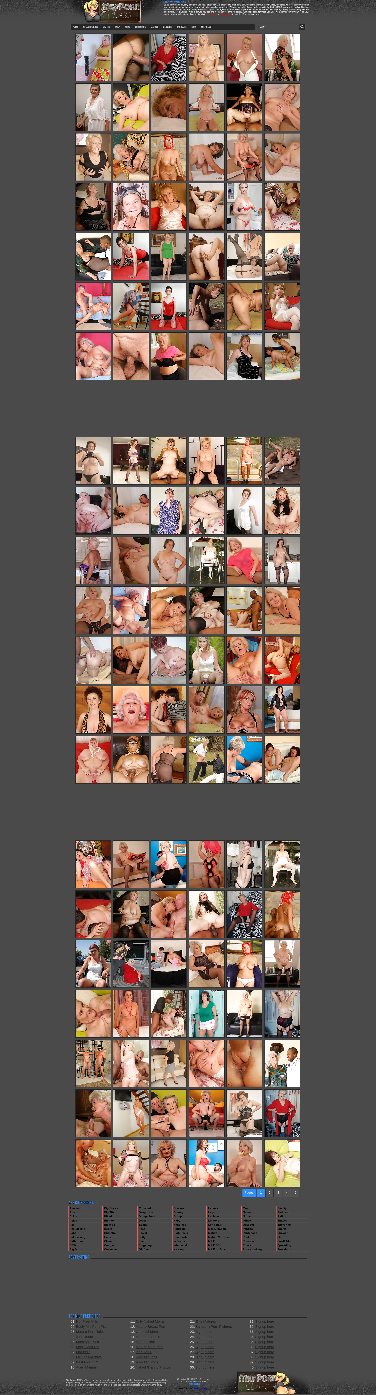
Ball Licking (77, 1237)
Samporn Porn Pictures (213, 1327)
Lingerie (213, 1220)
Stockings (284, 1249)
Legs (211, 1212)
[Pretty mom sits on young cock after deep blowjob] (93, 683)
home (75, 26)
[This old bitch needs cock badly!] (169, 180)
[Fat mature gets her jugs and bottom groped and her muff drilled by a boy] (93, 80)
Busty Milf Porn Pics (91, 1327)
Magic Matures (87, 1347)
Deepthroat (146, 1212)
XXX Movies (226, 14)
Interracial (180, 1245)
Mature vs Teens (219, 1237)
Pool (246, 1237)
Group (178, 1216)
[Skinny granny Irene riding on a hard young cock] (131, 683)
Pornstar (248, 1241)
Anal (73, 1212)
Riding (281, 1216)
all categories (90, 26)
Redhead (283, 1212)
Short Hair (284, 1224)
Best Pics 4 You (88, 1362)
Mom (246, 1208)
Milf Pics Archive (89, 1357)
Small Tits (284, 1241)
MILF (211, 1241)
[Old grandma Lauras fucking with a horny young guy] (131, 379)
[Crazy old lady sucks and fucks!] (282, 533)
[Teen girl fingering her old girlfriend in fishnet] (131, 180)
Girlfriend (145, 1249)
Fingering (145, 1245)
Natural (247, 1212)
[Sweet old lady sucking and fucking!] (244, 130)
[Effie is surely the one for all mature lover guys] (169, 937)
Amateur (75, 1208)
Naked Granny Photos (153, 1367)
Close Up (110, 1241)
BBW (73, 1245)
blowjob (167, 26)
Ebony (143, 1224)
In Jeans (179, 1241)
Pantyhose (250, 1232)
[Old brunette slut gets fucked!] (131, 484)
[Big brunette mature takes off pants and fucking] (282, 379)
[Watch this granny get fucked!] (93, 782)
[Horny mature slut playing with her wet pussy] (169, 80)
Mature (212, 1232)
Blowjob (109, 1224)
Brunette (110, 1232)
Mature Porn (145, 1342)
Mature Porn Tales (90, 1332)
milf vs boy (207, 26)
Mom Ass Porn (87, 1342)
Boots (108, 1228)
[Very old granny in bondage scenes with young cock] (131, 80)
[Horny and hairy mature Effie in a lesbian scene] (244, 683)
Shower (282, 1232)
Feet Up (144, 1241)
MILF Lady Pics (148, 1337)
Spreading (284, 1245)
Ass (72, 1224)
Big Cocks (111, 1208)
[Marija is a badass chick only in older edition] (244, 1086)
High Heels (181, 1232)
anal (127, 26)
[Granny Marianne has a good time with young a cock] (244, 329)
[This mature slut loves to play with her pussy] (131, 279)
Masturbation (217, 1228)
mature (154, 26)
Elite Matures (205, 1321)
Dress (142, 1220)
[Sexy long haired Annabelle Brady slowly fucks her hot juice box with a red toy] (244, 887)
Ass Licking (77, 1228)
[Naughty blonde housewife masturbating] (169, 230)
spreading (140, 26)
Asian (73, 1216)
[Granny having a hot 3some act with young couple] (169, 1186)
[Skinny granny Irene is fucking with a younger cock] (207, 484)
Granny (178, 1212)
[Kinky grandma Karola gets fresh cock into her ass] (244, 733)
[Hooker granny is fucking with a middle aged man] (207, 1086)
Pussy (247, 1245)
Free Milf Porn (147, 1362)
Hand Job (180, 1224)
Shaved (282, 1220)
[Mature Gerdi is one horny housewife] (282, 279)
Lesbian (213, 1216)
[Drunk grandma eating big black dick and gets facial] (282, 583)
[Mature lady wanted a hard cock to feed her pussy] (207, 782)
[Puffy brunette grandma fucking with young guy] (169, 633)
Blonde (109, 1220)
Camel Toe (111, 1237)
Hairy (177, 1220)
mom (194, 26)
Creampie (110, 1249)
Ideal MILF (144, 1352)
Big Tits (109, 1212)
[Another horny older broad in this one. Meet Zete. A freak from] (131, 329)
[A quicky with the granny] (207, 180)
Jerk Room (84, 1337)
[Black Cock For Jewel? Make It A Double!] (131, 1086)
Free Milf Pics (146, 1357)
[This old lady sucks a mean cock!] (169, 484)
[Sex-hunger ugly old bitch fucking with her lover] (282, 733)
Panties (248, 1228)
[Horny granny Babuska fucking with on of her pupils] (93, 733)
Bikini (108, 1216)
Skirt (280, 1237)
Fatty (142, 1237)
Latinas (213, 1208)
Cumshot (145, 1208)
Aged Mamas (86, 1367)
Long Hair (214, 1224)
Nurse (247, 1216)
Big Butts (76, 1249)
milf (117, 26)
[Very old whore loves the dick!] (131, 230)
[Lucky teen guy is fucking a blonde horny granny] (93, 937)
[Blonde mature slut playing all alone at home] (169, 379)
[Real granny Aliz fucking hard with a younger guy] (131, 130)
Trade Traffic (194, 1384)
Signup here (204, 1332)
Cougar (109, 1245)
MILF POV (214, 1245)
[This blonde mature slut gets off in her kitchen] (93, 583)
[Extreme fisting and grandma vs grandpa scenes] (282, 782)
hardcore (182, 26)
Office (247, 1220)
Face (142, 1228)
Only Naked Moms (150, 1321)
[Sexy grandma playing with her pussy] (244, 279)
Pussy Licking (252, 1249)
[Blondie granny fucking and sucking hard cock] (93, 1186)
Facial (143, 1232)
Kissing (179, 1249)
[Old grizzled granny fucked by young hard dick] (93, 1136)
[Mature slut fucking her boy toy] (282, 1186)
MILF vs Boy (216, 1249)
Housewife (181, 1237)
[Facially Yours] (207, 1036)
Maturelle (83, 1352)
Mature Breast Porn (151, 1327)
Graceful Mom (147, 1332)
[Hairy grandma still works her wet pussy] (93, 130)
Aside (73, 1220)
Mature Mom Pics (149, 1347)
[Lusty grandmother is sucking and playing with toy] (169, 279)
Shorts (281, 1228)
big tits (106, 26)
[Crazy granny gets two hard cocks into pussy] (93, 987)
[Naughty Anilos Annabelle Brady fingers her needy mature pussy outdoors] (207, 683)
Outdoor (248, 1224)
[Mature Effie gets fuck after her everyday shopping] (131, 987)
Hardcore (180, 1228)
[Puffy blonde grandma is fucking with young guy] (244, 80)
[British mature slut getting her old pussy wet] (282, 230)
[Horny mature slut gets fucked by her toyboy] (282, 329)
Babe (73, 1232)
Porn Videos (211, 14)
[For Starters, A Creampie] (207, 1186)
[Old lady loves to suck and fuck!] (207, 583)
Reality (282, 1208)
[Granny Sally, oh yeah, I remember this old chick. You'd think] (169, 533)
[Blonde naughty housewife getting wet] (244, 379)
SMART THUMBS (201, 1388)
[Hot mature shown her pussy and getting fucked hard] (169, 683)
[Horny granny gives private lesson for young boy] (169, 987)
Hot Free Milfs (87, 1321)
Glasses (179, 1208)
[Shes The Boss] (244, 782)
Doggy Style (147, 1216)
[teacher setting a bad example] (282, 130)
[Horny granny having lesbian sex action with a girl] (131, 1036)
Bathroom (76, 1241)
